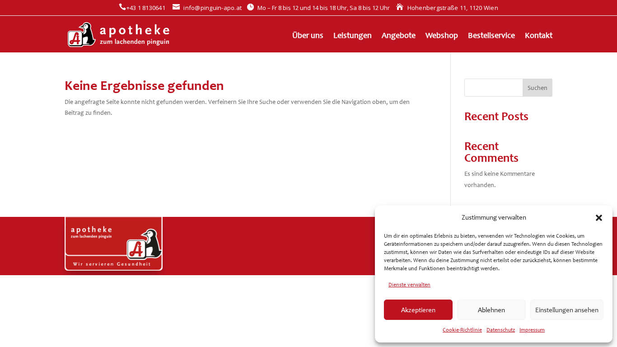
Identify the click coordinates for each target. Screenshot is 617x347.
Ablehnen (491, 310)
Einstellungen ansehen (566, 310)
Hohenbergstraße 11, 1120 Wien (447, 8)
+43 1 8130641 (142, 8)
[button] (598, 217)
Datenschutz (500, 330)
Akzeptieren (418, 310)
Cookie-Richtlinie (462, 330)
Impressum (532, 330)
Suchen (537, 88)
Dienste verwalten (409, 284)
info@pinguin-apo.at (207, 8)
